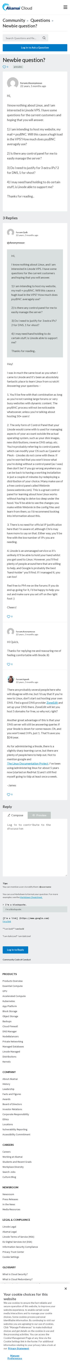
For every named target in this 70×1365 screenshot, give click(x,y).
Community (14, 20)
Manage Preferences (15, 1357)
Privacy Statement (18, 1348)
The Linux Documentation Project (27, 763)
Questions (40, 20)
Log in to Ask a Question (35, 47)
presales (18, 66)
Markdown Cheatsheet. (31, 897)
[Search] (44, 37)
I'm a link (7, 921)
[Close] (66, 1289)
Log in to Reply (15, 949)
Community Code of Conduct (17, 959)
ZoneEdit (52, 702)
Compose (17, 815)
